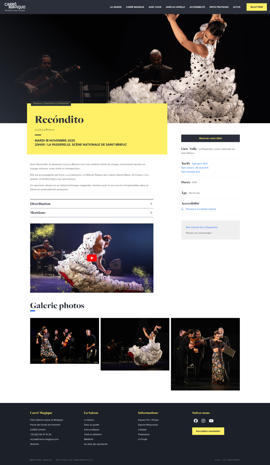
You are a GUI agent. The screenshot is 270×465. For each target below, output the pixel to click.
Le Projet (142, 439)
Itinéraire (34, 444)
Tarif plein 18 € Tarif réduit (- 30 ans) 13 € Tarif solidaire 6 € (195, 167)
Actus (236, 7)
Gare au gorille (91, 424)
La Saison (115, 7)
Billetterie (256, 7)
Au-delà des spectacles (96, 444)
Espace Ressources (148, 424)
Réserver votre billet (210, 138)
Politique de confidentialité (74, 460)
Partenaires (144, 434)
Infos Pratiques (219, 7)
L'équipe (142, 429)
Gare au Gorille (175, 7)
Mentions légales (41, 460)
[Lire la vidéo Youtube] (91, 258)
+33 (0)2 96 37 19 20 (40, 434)
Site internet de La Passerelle (202, 227)
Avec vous (155, 7)
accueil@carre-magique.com (44, 439)
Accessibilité (197, 7)
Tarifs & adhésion (93, 434)
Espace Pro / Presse (148, 419)
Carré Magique (135, 7)
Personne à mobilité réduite (200, 209)
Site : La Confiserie (227, 460)
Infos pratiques (91, 429)
